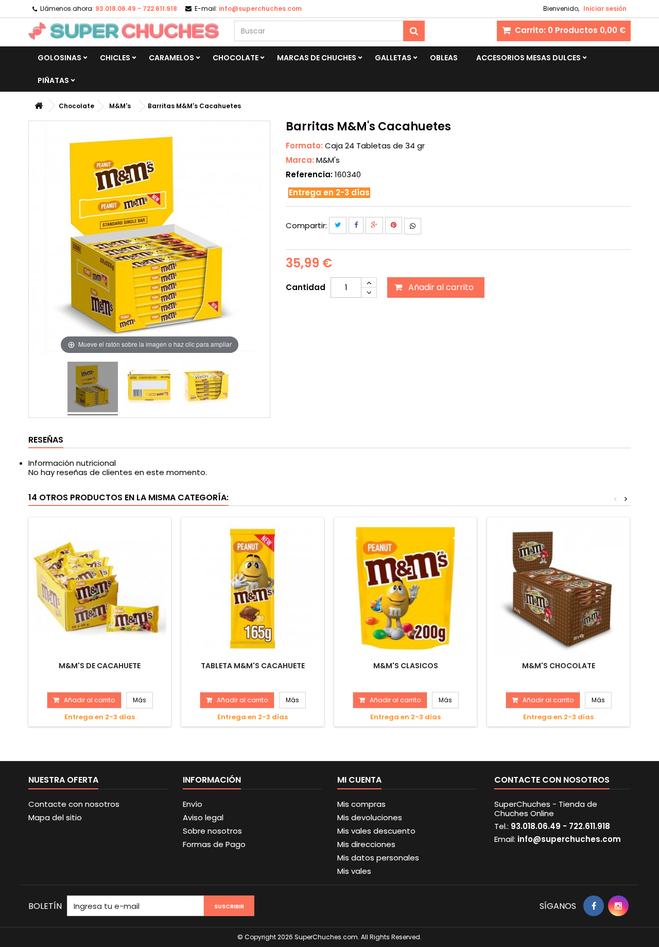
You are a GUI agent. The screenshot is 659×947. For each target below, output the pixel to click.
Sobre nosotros (212, 830)
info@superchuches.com (569, 839)
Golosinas (59, 58)
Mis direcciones (366, 844)
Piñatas (53, 80)
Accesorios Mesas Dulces (528, 58)
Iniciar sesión (605, 8)
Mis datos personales (378, 857)
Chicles (115, 58)
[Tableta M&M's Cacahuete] (252, 588)
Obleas (444, 58)
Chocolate (235, 58)
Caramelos (171, 58)
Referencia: (309, 174)
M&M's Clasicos (405, 666)
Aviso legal (203, 817)
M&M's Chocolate (558, 666)
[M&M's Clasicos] (405, 588)
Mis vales (354, 871)
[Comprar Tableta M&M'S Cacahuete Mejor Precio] (92, 388)
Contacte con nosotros (73, 804)
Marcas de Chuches (316, 58)
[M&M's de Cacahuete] (99, 588)
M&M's (328, 160)
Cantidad (305, 287)
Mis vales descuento (376, 830)
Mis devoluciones (369, 817)
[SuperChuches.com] (123, 31)
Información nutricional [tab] (72, 463)
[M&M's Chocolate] (558, 588)
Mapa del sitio (55, 817)
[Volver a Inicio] (38, 105)
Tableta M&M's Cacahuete (253, 666)
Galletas (393, 58)
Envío (192, 804)
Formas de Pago (214, 844)
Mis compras (361, 804)
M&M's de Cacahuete (100, 666)
